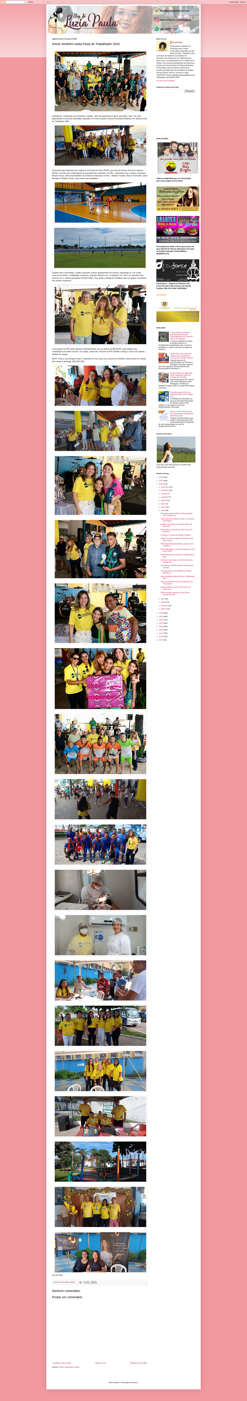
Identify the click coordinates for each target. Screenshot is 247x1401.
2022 (161, 616)
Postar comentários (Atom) (69, 1367)
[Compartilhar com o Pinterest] (95, 1282)
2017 (161, 633)
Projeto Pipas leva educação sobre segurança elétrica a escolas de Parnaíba (181, 375)
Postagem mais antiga (138, 1363)
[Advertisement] (177, 115)
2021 (161, 620)
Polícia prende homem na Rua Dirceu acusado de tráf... (175, 594)
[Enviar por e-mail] (84, 1282)
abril (163, 599)
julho (163, 504)
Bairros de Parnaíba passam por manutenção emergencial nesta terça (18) (181, 414)
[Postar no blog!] (87, 1282)
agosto (164, 500)
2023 (161, 613)
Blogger (135, 1383)
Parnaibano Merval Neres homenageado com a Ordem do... (177, 514)
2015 (161, 640)
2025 (161, 481)
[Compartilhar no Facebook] (92, 1282)
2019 (161, 627)
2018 (161, 630)
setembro (165, 497)
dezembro (165, 487)
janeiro (164, 609)
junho (163, 507)
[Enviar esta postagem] (80, 1282)
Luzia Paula (177, 42)
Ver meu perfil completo (165, 81)
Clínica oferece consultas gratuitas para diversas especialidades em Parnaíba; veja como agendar (181, 336)
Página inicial (100, 1363)
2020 (161, 623)
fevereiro (164, 606)
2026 (161, 477)
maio (163, 510)
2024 (161, 484)
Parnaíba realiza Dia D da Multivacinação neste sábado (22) (181, 394)
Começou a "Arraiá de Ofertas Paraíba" (176, 535)
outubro (164, 494)
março (163, 602)
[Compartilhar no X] (90, 1282)
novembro (165, 490)
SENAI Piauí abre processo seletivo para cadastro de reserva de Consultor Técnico (181, 356)
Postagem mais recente (62, 1363)
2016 (161, 637)
